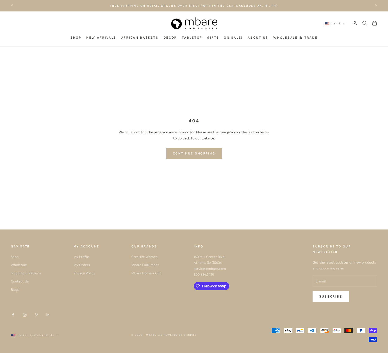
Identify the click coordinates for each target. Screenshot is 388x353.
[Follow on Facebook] (13, 315)
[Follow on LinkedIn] (48, 315)
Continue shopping (194, 153)
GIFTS (213, 38)
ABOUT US (258, 38)
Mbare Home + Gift (146, 273)
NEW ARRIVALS (101, 38)
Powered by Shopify (180, 334)
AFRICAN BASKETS (140, 38)
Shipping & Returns (26, 273)
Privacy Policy (84, 273)
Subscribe (330, 296)
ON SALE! (233, 38)
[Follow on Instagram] (24, 315)
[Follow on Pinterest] (36, 315)
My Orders (81, 265)
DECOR (170, 38)
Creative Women (144, 256)
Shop (15, 256)
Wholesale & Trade (295, 38)
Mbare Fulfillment (145, 265)
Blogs (15, 289)
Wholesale (19, 265)
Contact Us (20, 281)
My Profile (81, 256)
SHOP (76, 38)
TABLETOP (192, 38)
